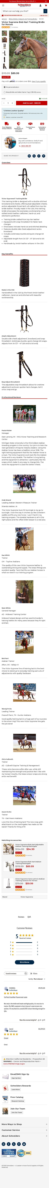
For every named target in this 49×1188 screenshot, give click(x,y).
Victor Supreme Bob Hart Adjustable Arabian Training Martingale (29, 845)
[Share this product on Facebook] (38, 156)
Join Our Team (17, 1112)
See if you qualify (39, 81)
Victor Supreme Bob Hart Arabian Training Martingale (28, 862)
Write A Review (24, 962)
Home (5, 19)
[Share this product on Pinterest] (43, 156)
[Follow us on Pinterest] (19, 1144)
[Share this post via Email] (29, 156)
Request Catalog (18, 1101)
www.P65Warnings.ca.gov (14, 1064)
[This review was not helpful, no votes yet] (43, 1020)
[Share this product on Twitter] (34, 156)
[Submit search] (45, 11)
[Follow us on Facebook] (8, 1144)
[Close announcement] (45, 1)
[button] (6, 127)
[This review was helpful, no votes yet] (39, 1020)
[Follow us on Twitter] (14, 1144)
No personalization (12, 87)
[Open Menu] (3, 5)
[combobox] (36, 979)
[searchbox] (14, 973)
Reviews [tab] (21, 917)
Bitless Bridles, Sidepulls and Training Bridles (23, 19)
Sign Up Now (16, 1078)
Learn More (16, 1089)
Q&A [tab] (29, 917)
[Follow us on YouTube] (24, 1144)
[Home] (2, 19)
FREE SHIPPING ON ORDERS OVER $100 (13, 15)
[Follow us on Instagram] (3, 1144)
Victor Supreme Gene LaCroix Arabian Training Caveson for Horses (30, 879)
